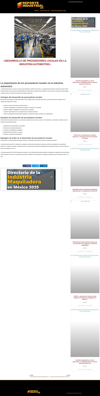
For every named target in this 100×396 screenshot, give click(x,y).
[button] (27, 165)
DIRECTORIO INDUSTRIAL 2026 (58, 10)
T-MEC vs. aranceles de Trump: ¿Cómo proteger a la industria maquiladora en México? (85, 298)
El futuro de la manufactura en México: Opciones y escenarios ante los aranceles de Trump (85, 136)
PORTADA (36, 10)
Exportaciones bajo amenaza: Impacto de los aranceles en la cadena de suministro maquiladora (85, 243)
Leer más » (85, 141)
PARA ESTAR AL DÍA (45, 10)
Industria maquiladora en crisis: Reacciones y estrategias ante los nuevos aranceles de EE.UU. (85, 82)
